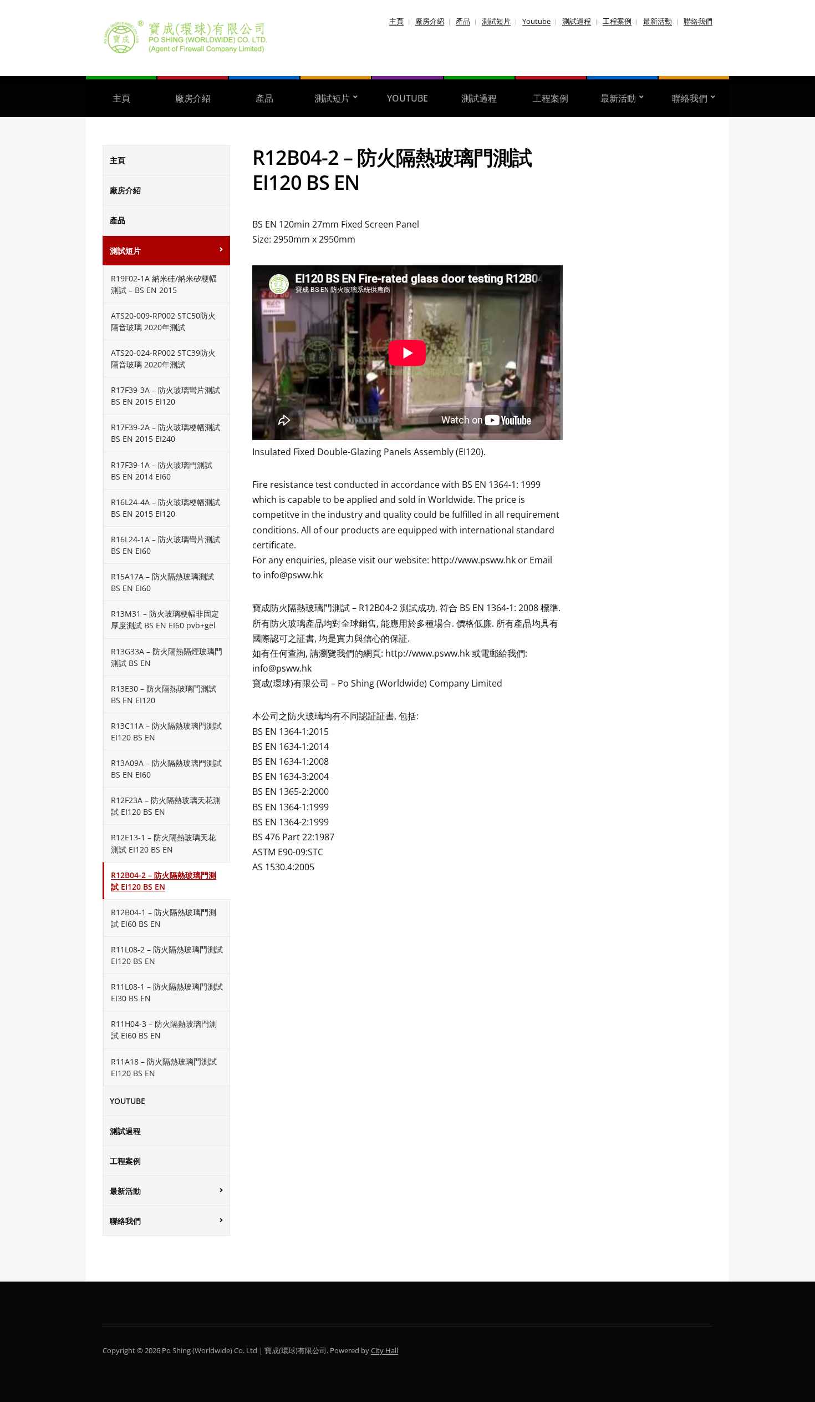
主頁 (396, 21)
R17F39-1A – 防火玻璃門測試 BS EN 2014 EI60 (161, 471)
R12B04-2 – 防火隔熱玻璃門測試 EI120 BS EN (163, 881)
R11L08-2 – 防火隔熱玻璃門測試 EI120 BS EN (167, 955)
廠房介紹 (429, 21)
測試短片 (496, 21)
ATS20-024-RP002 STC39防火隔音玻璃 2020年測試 (163, 358)
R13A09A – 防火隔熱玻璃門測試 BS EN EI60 (166, 769)
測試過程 (576, 21)
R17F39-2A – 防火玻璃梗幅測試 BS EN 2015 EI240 (165, 433)
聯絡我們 (698, 21)
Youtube (536, 21)
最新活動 (657, 21)
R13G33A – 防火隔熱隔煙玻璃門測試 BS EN (166, 657)
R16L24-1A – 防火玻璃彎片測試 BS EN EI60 (165, 545)
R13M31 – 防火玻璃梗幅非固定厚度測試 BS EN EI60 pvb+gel (165, 619)
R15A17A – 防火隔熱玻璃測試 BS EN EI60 (162, 582)
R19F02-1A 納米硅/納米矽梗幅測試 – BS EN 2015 (164, 284)
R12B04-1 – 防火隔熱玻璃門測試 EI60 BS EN (163, 918)
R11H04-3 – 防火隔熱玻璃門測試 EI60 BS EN (164, 1029)
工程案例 (617, 21)
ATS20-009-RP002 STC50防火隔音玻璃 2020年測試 (163, 321)
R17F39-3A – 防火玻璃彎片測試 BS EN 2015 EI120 (165, 396)
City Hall (384, 1350)
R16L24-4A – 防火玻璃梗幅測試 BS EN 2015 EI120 (165, 508)
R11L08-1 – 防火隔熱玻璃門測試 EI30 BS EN (167, 992)
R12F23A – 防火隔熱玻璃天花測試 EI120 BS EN (166, 806)
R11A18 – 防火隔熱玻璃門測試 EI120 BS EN (164, 1067)
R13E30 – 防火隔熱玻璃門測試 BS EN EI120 (163, 694)
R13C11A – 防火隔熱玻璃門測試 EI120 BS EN (166, 731)
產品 (463, 21)
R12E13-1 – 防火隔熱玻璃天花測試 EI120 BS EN (163, 843)
